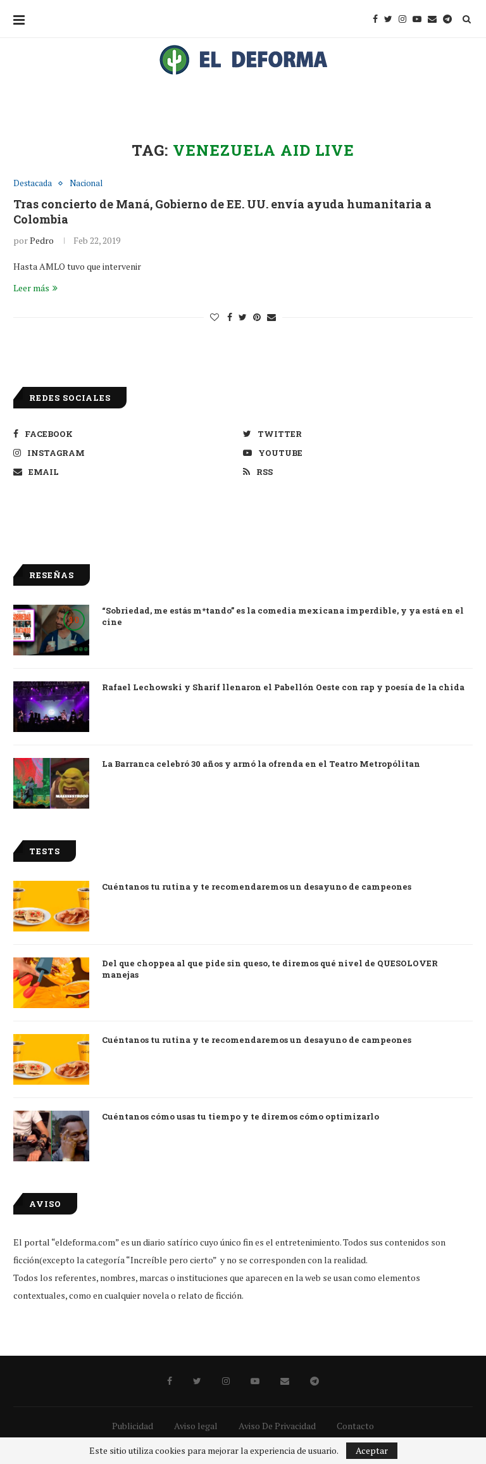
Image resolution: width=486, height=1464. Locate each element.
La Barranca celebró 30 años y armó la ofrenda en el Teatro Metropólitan (261, 763)
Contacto (355, 1426)
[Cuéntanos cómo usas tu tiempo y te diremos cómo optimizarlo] (51, 1136)
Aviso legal (196, 1426)
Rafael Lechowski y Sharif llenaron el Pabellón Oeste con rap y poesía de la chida (283, 687)
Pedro (42, 240)
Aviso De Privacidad (277, 1426)
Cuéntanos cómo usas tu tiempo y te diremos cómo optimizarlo (240, 1116)
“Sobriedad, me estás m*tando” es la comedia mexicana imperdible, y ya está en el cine (283, 616)
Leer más (31, 288)
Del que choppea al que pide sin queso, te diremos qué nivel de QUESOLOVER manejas (270, 968)
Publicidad (132, 1426)
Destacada (32, 184)
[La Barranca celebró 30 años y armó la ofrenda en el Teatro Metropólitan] (51, 783)
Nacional (86, 184)
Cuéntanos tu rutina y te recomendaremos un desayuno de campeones (256, 886)
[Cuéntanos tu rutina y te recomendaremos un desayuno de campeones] (51, 906)
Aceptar (372, 1450)
